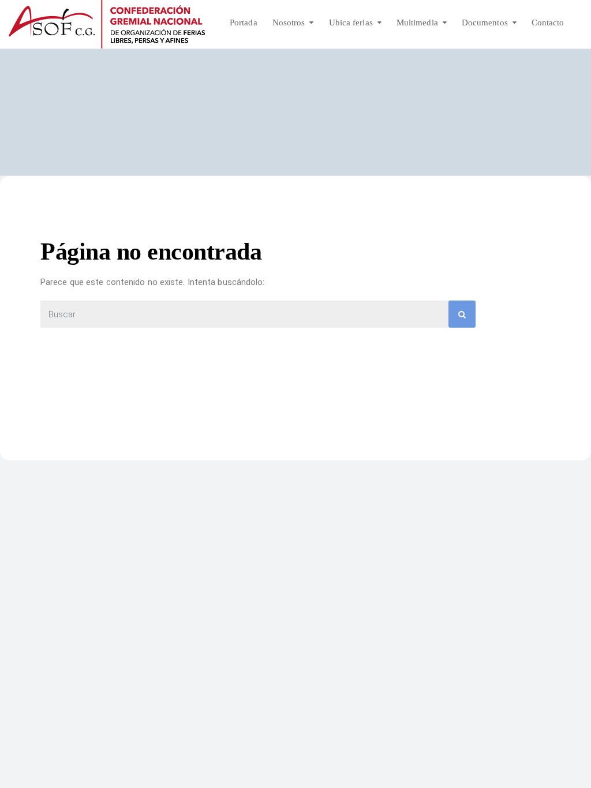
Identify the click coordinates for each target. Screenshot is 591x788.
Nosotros (288, 22)
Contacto (548, 22)
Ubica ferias (351, 22)
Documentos (485, 22)
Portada (243, 22)
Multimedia (417, 22)
